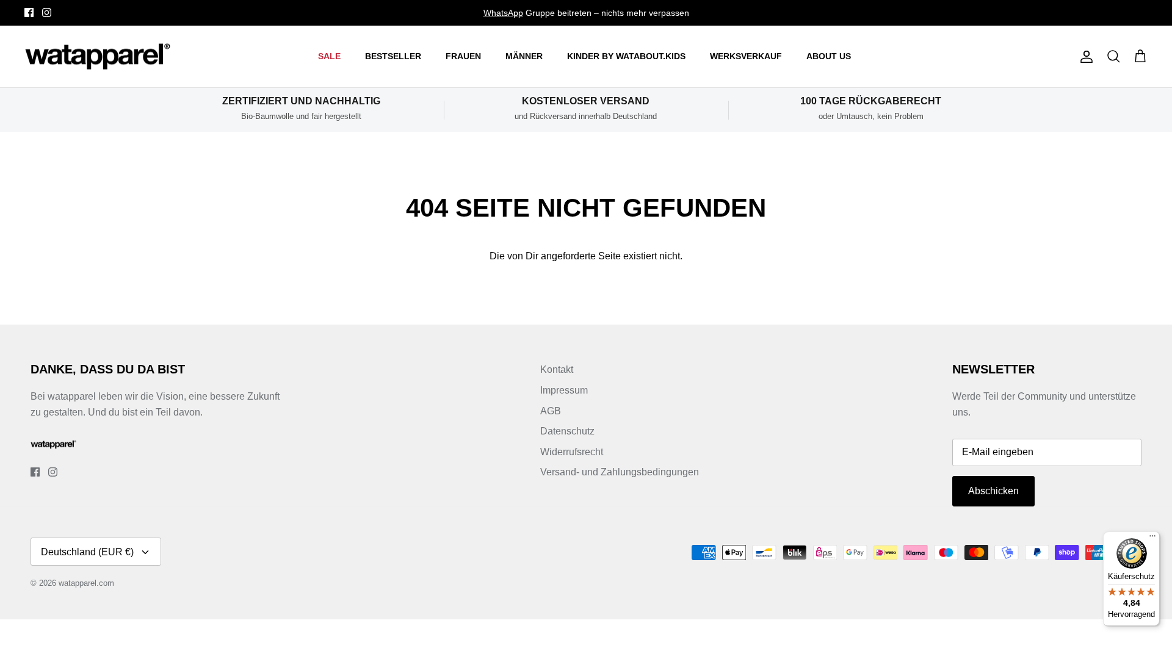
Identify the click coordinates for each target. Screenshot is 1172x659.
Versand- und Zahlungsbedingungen (619, 472)
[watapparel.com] (97, 57)
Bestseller (393, 56)
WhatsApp (503, 13)
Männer (524, 56)
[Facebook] (29, 12)
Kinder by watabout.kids (626, 56)
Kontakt (556, 369)
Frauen (463, 56)
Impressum (564, 390)
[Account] (1084, 56)
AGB (550, 411)
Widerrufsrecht (571, 452)
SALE (329, 56)
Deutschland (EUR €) (87, 552)
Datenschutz (567, 431)
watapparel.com (86, 583)
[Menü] (1152, 538)
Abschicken (993, 491)
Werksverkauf (746, 56)
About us (828, 56)
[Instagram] (46, 12)
